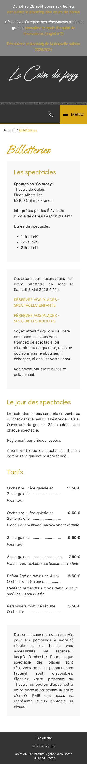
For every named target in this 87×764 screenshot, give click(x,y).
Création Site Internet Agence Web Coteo (43, 754)
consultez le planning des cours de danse (43, 11)
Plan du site (43, 738)
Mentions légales (43, 746)
